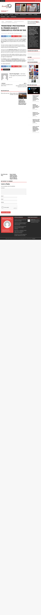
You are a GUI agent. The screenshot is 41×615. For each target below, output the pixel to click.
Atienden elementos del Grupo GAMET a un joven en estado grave (36, 106)
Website (2, 202)
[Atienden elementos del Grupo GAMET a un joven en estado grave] (30, 105)
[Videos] (38, 1)
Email (2, 199)
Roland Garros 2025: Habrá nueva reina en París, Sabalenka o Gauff (36, 121)
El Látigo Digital (11, 33)
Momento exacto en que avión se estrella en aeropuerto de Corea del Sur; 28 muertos (36, 98)
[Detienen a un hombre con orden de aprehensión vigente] (30, 113)
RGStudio (33, 238)
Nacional (6, 14)
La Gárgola (30, 14)
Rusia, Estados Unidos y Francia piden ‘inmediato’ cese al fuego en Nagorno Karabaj (13, 176)
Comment (3, 187)
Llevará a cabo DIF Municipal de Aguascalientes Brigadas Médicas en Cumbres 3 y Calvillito (36, 128)
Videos (8, 16)
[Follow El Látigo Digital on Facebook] (11, 77)
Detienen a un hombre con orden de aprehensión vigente (36, 114)
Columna (35, 14)
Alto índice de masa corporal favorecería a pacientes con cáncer (35, 221)
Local (2, 14)
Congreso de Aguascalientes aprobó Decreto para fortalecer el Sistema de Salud (22, 102)
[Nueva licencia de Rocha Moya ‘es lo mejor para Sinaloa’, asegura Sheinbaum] (31, 70)
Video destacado (33, 85)
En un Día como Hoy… (4, 175)
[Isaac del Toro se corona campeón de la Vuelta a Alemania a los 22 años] (31, 73)
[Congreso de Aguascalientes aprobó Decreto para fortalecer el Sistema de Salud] (23, 96)
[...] (29, 47)
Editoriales (3, 16)
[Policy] (40, 1)
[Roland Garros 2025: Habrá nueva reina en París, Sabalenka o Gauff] (30, 120)
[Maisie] (29, 221)
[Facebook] (36, 1)
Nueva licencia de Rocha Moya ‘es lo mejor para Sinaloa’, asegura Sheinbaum (20, 227)
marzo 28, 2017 (4, 33)
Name (2, 196)
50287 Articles (22, 73)
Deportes (16, 14)
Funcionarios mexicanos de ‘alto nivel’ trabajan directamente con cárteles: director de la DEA (20, 223)
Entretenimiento (23, 14)
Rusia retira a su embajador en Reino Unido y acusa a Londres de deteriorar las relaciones (33, 31)
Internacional (13, 16)
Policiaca (11, 14)
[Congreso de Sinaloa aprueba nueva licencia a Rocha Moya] (31, 66)
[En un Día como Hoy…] (5, 133)
